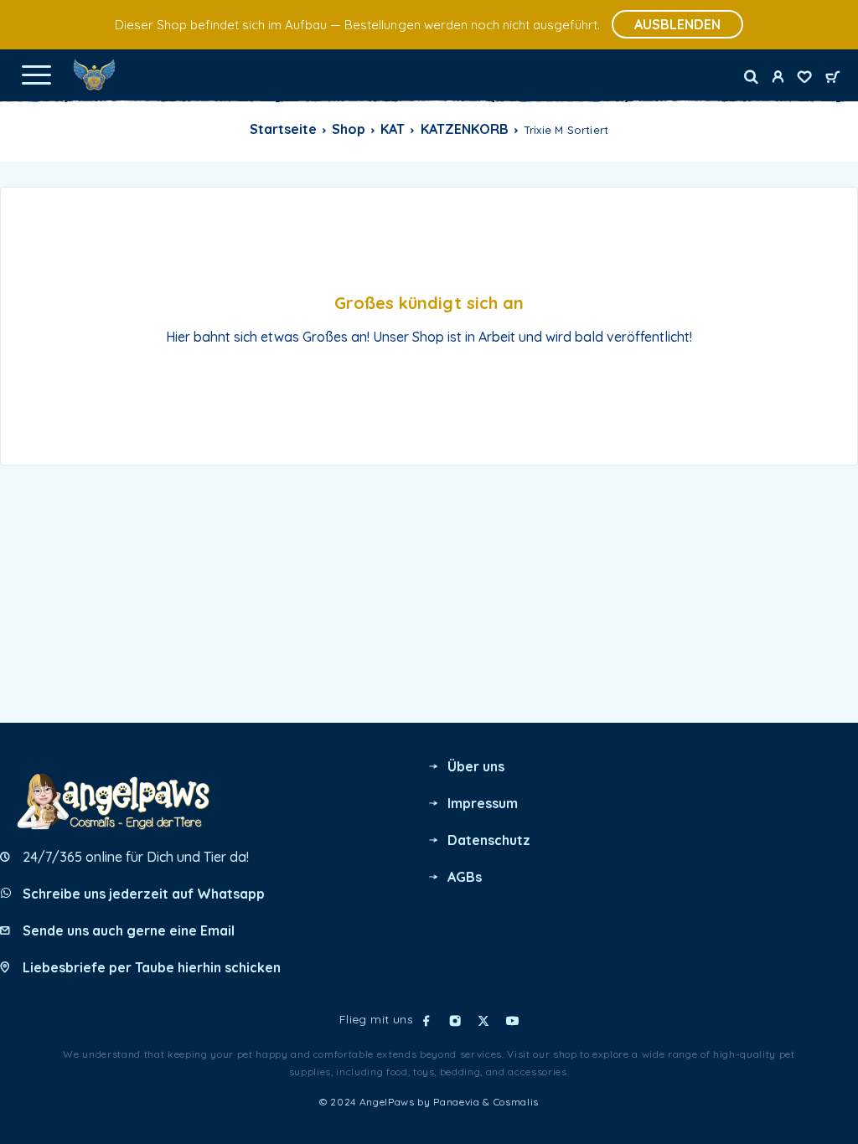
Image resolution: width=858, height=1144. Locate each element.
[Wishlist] (804, 78)
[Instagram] (455, 1021)
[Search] (751, 77)
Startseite (283, 129)
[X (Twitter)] (483, 1021)
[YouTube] (512, 1021)
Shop (348, 129)
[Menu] (36, 74)
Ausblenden (677, 24)
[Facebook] (426, 1021)
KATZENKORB (465, 129)
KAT (392, 129)
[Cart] (832, 78)
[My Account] (777, 78)
